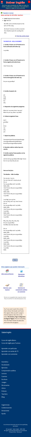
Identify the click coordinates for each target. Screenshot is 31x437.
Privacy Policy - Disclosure (15, 432)
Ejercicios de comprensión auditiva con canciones (21, 290)
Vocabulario (5, 365)
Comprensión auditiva (9, 371)
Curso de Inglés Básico (9, 340)
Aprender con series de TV (10, 351)
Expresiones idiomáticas (21, 275)
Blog (3, 397)
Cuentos (4, 376)
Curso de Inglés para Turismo (11, 343)
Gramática (5, 362)
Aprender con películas (9, 348)
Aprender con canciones (9, 354)
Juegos (4, 382)
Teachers (4, 394)
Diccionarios (5, 385)
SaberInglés (6, 332)
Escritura (4, 379)
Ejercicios (4, 368)
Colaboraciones (7, 408)
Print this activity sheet (23, 36)
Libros (4, 388)
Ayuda (4, 414)
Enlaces (4, 391)
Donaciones (5, 411)
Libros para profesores (7, 274)
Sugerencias (6, 405)
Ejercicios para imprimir (7, 289)
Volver (15, 260)
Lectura (4, 373)
